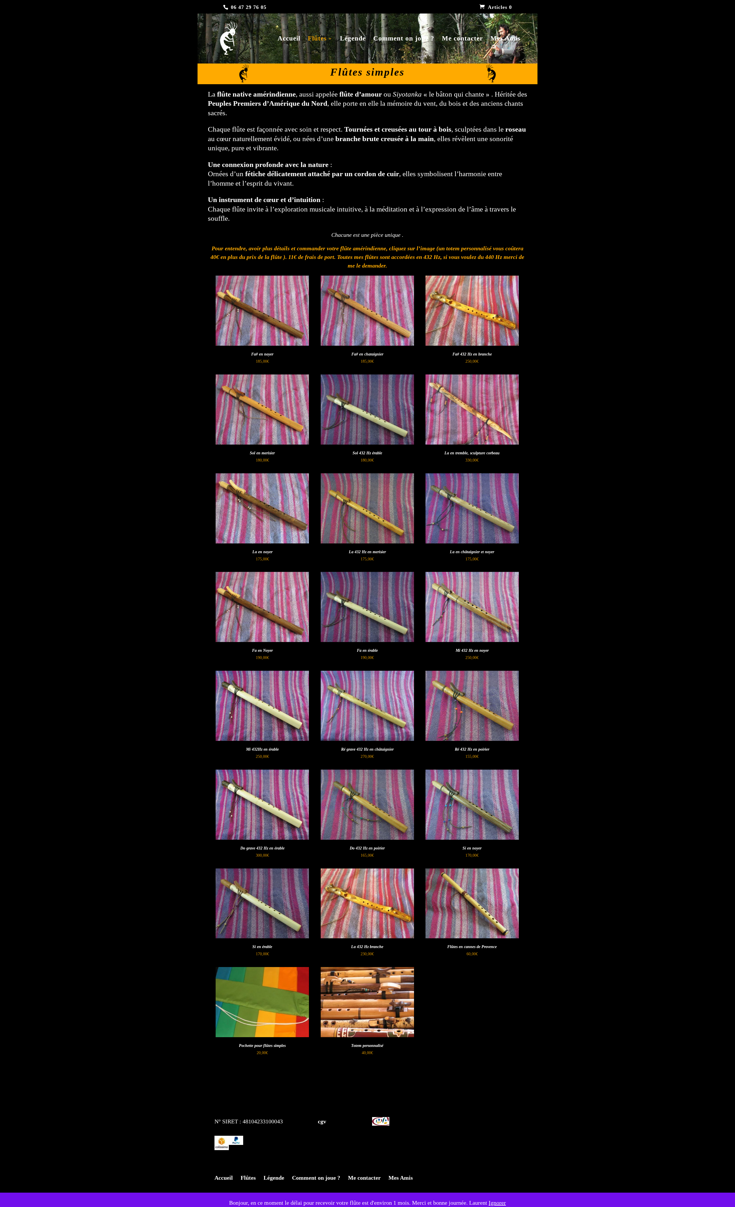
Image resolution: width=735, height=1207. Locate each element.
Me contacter (462, 39)
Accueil (289, 39)
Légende (353, 39)
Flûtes (317, 39)
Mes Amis (505, 39)
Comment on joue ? (403, 39)
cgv (309, 1121)
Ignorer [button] (497, 1203)
